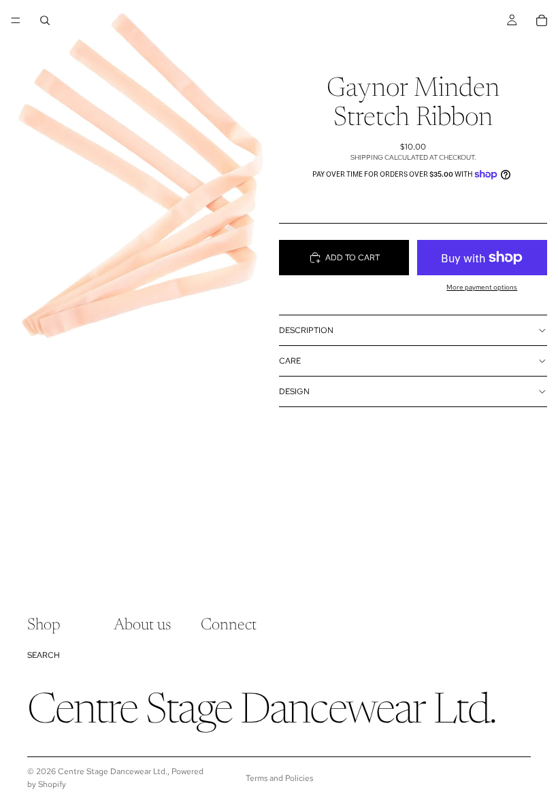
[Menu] (15, 20)
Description (306, 330)
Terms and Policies (279, 778)
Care (290, 360)
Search (43, 655)
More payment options (481, 287)
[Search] (45, 20)
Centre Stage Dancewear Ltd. (112, 771)
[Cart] (542, 20)
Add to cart (352, 257)
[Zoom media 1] (139, 174)
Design (294, 391)
